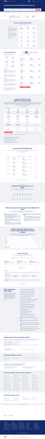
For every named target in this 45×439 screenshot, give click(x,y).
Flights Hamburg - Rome (16, 382)
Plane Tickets (20, 422)
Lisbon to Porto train (6, 423)
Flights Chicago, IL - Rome (16, 376)
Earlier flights (9, 177)
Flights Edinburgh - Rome (25, 381)
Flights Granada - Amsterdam (26, 357)
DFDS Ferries (28, 425)
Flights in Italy (10, 404)
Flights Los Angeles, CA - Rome (7, 376)
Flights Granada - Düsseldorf (35, 388)
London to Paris (36, 423)
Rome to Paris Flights (21, 426)
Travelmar (27, 426)
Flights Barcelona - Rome (35, 376)
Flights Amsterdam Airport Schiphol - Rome (37, 381)
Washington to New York (37, 426)
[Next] (40, 52)
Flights (7, 404)
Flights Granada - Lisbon (35, 357)
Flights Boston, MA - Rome (25, 378)
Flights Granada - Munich (35, 385)
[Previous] (12, 194)
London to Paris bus (14, 423)
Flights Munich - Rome (34, 379)
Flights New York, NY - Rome (16, 375)
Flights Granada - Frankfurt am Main (17, 385)
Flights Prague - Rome (34, 397)
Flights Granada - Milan (35, 384)
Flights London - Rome (6, 375)
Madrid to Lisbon (36, 425)
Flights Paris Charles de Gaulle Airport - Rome (18, 379)
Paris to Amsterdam (14, 425)
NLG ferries (27, 424)
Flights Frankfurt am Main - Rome (8, 379)
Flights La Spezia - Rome (16, 399)
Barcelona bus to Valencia (14, 426)
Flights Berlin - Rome (25, 376)
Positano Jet (28, 423)
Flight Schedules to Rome (16, 404)
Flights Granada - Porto (7, 359)
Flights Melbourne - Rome (7, 382)
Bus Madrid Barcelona (14, 424)
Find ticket (7, 58)
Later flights (35, 177)
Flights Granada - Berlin (16, 384)
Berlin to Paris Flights (21, 424)
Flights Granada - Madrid (16, 357)
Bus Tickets (12, 422)
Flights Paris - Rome (24, 375)
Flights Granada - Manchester (17, 388)
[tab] (23, 54)
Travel (34, 422)
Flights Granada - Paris (34, 382)
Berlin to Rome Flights (22, 425)
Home (4, 404)
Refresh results (22, 153)
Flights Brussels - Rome (7, 381)
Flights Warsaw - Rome (16, 400)
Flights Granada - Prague (7, 388)
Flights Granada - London (25, 382)
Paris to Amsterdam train (7, 427)
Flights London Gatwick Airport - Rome (27, 399)
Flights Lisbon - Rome (25, 379)
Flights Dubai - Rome (15, 378)
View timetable (6, 66)
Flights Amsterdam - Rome (35, 378)
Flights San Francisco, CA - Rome (17, 381)
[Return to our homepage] (6, 1)
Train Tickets (5, 422)
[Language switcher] (29, 1)
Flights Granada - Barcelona (7, 357)
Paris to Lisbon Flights (22, 423)
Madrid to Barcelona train (7, 424)
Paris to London (36, 424)
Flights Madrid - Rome (34, 375)
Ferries (27, 422)
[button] (21, 10)
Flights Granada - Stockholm (26, 388)
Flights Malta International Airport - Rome (9, 400)
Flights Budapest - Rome (7, 399)
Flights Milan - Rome (6, 378)
